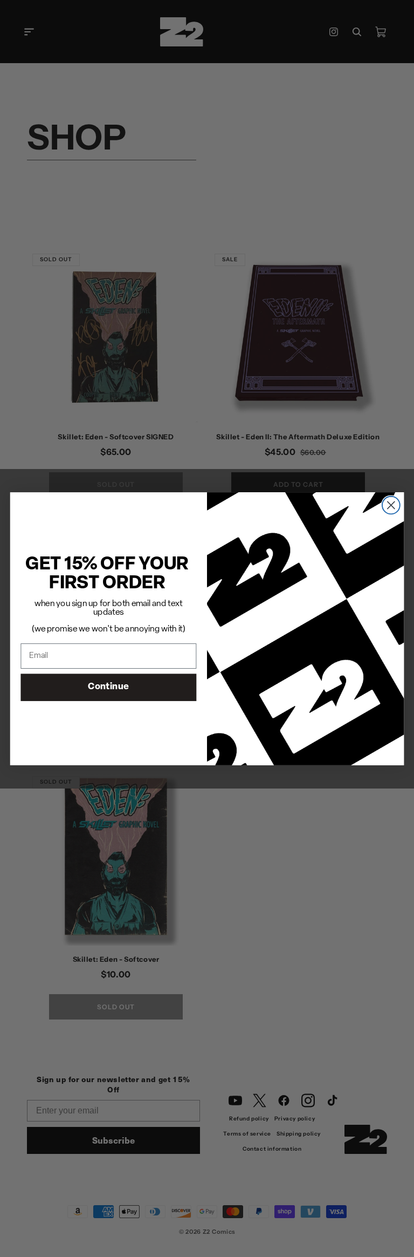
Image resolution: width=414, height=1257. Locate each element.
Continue (108, 686)
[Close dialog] (391, 505)
